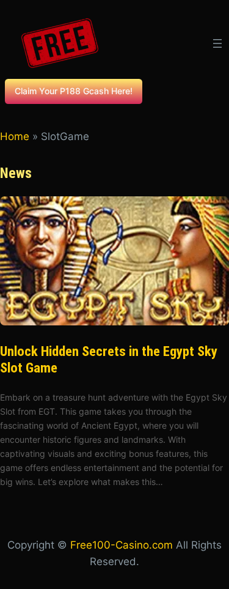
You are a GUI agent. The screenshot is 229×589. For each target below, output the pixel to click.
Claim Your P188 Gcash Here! (74, 91)
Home (14, 136)
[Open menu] (217, 43)
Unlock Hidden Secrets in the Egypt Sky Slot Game (108, 359)
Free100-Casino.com (121, 545)
